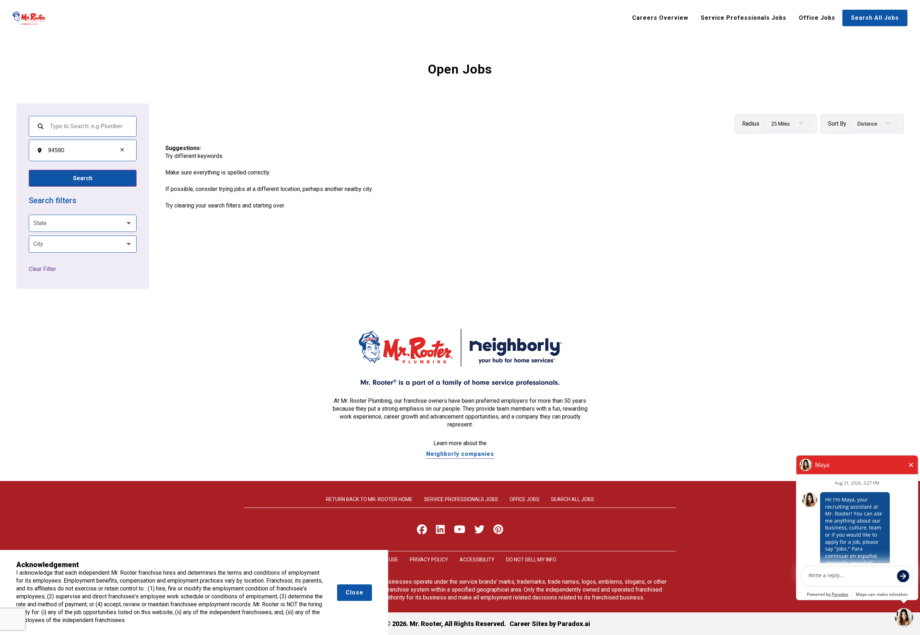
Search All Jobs (875, 17)
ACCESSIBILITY (477, 559)
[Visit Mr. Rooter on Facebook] (422, 531)
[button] (82, 223)
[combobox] (79, 150)
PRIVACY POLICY (429, 559)
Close (354, 592)
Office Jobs (817, 17)
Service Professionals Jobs (743, 17)
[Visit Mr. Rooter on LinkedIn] (440, 531)
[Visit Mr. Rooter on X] (479, 531)
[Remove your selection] (122, 150)
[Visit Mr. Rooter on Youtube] (459, 531)
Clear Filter (42, 269)
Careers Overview (660, 17)
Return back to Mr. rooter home (369, 499)
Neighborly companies (460, 453)
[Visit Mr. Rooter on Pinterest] (498, 531)
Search (82, 178)
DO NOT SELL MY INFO (531, 559)
